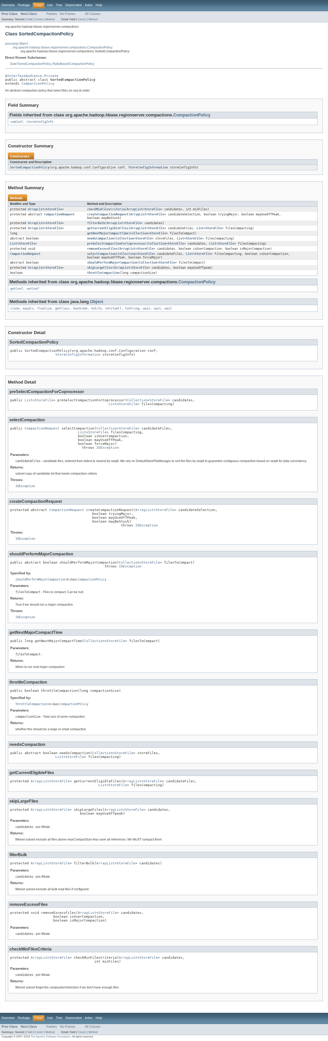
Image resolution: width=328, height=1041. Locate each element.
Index (89, 5)
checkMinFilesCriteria (106, 209)
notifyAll (113, 308)
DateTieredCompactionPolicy (30, 64)
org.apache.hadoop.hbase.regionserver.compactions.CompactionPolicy (62, 47)
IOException (107, 447)
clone (14, 308)
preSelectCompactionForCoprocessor (116, 243)
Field (29, 19)
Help (99, 5)
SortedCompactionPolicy (29, 167)
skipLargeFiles (99, 267)
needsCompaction (100, 238)
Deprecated (73, 5)
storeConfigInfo (39, 122)
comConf (16, 122)
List (200, 228)
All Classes (92, 14)
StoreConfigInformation (148, 167)
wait (146, 308)
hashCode (80, 308)
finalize (44, 308)
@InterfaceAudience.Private (31, 76)
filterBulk (96, 223)
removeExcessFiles (102, 249)
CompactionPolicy (38, 83)
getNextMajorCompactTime (107, 233)
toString (132, 308)
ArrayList (36, 209)
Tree (59, 5)
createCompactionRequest (107, 214)
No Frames (67, 14)
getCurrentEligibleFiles (107, 228)
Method (50, 19)
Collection (139, 233)
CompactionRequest (59, 214)
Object (96, 301)
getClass (62, 308)
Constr (39, 19)
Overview (8, 5)
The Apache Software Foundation (51, 1036)
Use (50, 5)
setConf (32, 289)
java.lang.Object (16, 43)
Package (24, 5)
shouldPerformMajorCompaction (112, 262)
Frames (51, 14)
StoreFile (54, 209)
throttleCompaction (103, 273)
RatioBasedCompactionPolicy (73, 64)
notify (96, 308)
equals (28, 308)
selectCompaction (101, 254)
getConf (16, 289)
